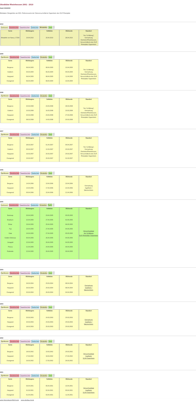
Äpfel (50, 27)
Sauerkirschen (25, 27)
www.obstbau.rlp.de (27, 400)
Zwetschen (34, 27)
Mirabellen (43, 57)
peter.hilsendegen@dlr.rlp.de (9, 400)
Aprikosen (4, 27)
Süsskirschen (13, 27)
